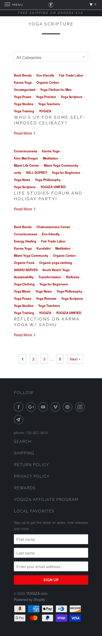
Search (22, 441)
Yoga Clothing (24, 284)
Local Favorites (34, 511)
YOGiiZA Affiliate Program (46, 499)
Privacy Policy (32, 476)
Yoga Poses (22, 97)
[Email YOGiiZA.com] (19, 419)
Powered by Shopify (29, 599)
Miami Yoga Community (61, 165)
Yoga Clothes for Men (56, 89)
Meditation (50, 158)
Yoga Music (22, 291)
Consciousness (25, 151)
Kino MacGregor (26, 158)
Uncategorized (24, 89)
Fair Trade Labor (71, 75)
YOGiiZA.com (36, 593)
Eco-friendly (45, 75)
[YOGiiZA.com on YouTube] (44, 407)
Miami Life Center (26, 165)
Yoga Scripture (51, 23)
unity (17, 172)
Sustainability (24, 277)
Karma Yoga (23, 82)
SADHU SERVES (26, 270)
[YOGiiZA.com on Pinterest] (68, 407)
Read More (23, 133)
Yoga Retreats (46, 298)
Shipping (24, 453)
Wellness (72, 277)
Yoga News (22, 180)
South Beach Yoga (56, 270)
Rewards (25, 488)
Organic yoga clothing (55, 262)
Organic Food (24, 262)
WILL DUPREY (36, 172)
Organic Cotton (47, 82)
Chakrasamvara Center (53, 227)
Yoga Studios (23, 104)
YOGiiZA (45, 111)
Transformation (49, 277)
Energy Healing (25, 241)
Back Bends (23, 75)
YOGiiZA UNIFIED (53, 187)
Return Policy (31, 464)
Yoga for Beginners (66, 172)
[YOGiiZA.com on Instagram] (81, 407)
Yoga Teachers (49, 104)
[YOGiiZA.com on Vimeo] (56, 407)
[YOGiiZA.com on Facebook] (19, 407)
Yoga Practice (46, 97)
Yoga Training (24, 111)
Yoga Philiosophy (48, 180)
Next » (75, 358)
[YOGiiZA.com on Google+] (32, 407)
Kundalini (43, 248)
